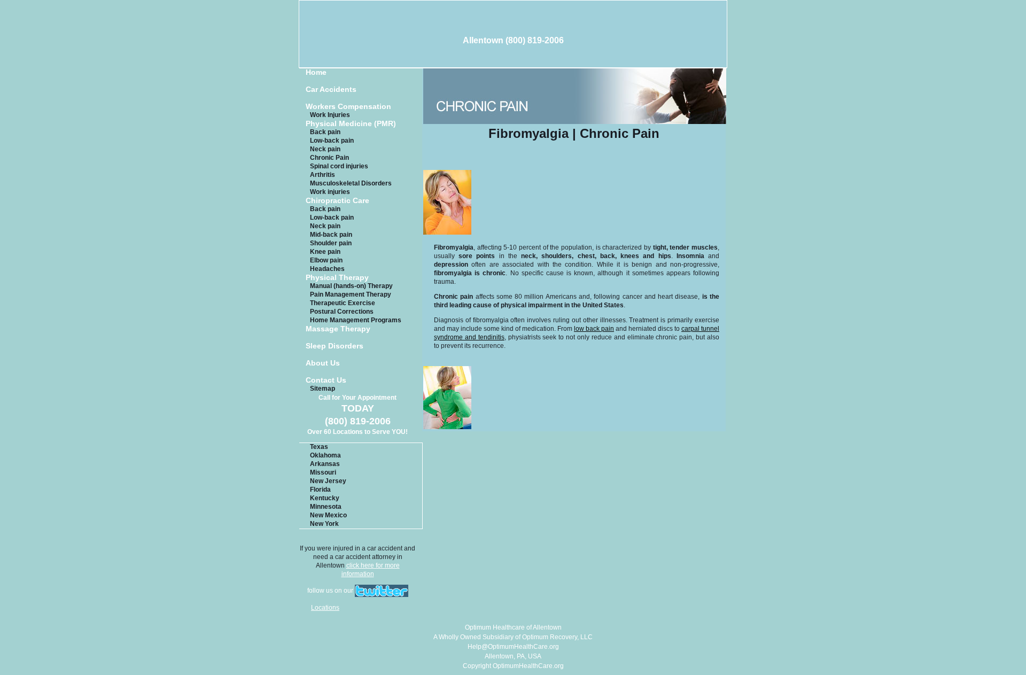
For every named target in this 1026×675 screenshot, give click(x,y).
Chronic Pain (329, 157)
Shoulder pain (331, 243)
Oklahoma (325, 455)
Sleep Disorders (334, 346)
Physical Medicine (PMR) (351, 124)
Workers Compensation (348, 107)
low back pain (594, 328)
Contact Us (326, 380)
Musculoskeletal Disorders (351, 183)
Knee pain (325, 251)
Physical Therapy (337, 278)
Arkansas (325, 464)
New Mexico (328, 515)
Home (316, 72)
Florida (320, 489)
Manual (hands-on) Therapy (351, 286)
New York (324, 523)
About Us (323, 363)
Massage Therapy (338, 329)
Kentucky (324, 498)
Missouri (323, 472)
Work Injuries (330, 115)
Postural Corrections (342, 311)
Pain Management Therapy (350, 294)
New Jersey (328, 481)
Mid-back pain (331, 234)
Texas (319, 447)
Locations (325, 607)
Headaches (327, 269)
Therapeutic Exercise (342, 303)
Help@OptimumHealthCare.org (513, 646)
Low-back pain (332, 140)
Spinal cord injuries (339, 166)
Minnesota (325, 506)
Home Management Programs (355, 320)
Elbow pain (326, 260)
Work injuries (330, 192)
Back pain (325, 132)
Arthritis (322, 175)
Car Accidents (331, 90)
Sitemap (322, 388)
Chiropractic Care (337, 201)
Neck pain (325, 149)
